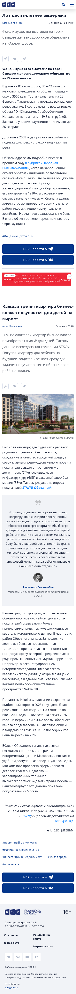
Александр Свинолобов (38, 587)
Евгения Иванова (12, 22)
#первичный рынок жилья (20, 842)
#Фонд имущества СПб (17, 236)
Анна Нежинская (12, 326)
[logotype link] (11, 5)
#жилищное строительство (20, 849)
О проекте (11, 942)
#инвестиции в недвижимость (22, 857)
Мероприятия (43, 946)
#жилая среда (57, 857)
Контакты (11, 935)
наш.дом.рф (64, 821)
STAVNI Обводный (37, 488)
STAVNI (25, 816)
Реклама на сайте (41, 936)
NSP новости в (35, 249)
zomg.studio (11, 987)
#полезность (10, 864)
